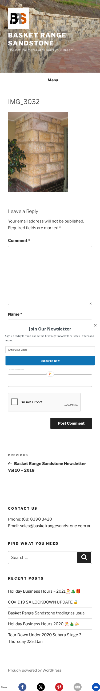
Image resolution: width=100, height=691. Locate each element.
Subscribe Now (50, 360)
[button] (50, 329)
